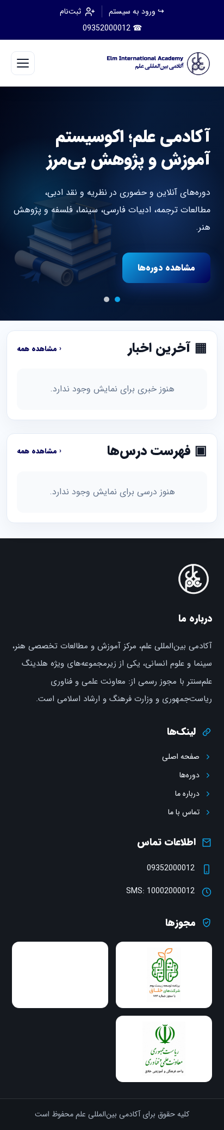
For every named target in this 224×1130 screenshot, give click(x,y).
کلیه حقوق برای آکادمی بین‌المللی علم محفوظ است (112, 1114)
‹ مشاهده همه (39, 348)
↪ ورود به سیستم (136, 11)
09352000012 (171, 868)
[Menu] (23, 63)
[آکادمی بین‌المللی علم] (156, 63)
